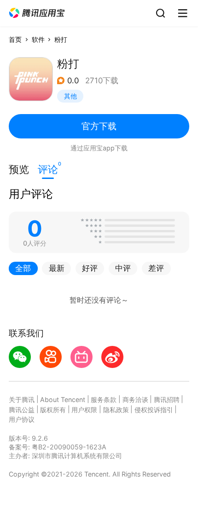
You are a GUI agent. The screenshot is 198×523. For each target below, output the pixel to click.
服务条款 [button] (103, 399)
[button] (37, 13)
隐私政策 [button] (116, 410)
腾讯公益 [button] (22, 410)
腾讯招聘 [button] (167, 399)
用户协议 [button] (22, 419)
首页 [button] (15, 39)
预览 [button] (19, 169)
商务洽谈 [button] (135, 399)
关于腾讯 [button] (22, 399)
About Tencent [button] (62, 399)
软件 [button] (38, 39)
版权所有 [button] (53, 410)
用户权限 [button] (84, 410)
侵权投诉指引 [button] (153, 410)
